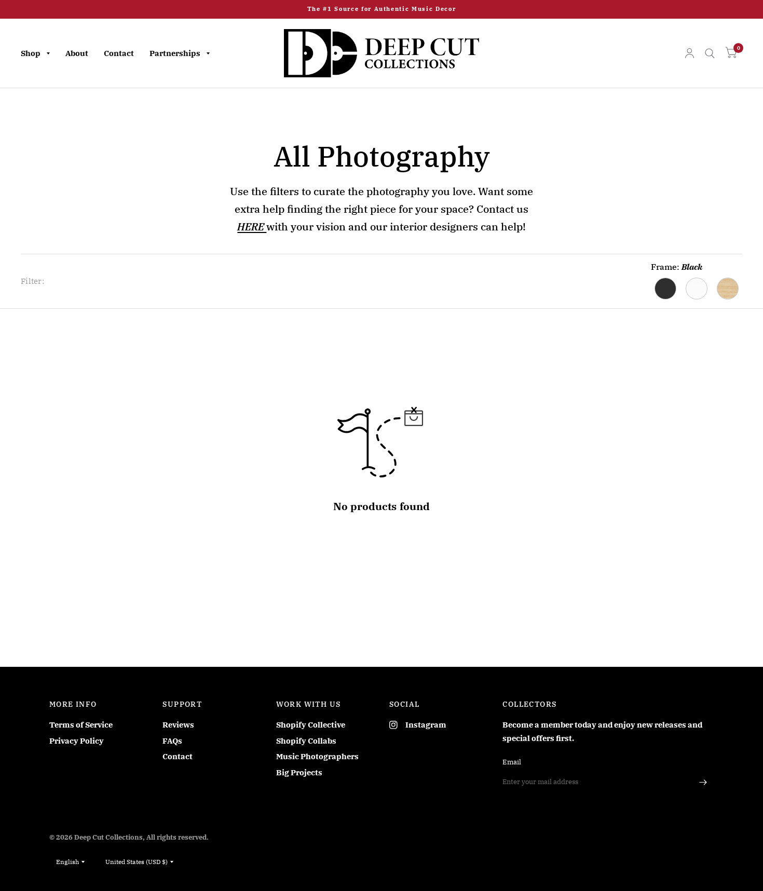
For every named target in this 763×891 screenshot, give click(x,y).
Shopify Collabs (306, 741)
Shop (30, 53)
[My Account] (689, 53)
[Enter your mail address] (703, 782)
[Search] (710, 53)
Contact (119, 53)
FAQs (172, 741)
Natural (727, 288)
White (696, 288)
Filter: (32, 281)
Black (665, 288)
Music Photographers (317, 756)
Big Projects (299, 772)
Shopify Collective (310, 725)
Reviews (178, 725)
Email (511, 762)
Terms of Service (81, 725)
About (76, 53)
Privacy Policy (76, 741)
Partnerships (174, 53)
